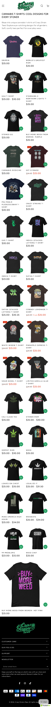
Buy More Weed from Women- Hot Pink (22, 610)
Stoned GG (7, 134)
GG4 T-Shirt (8, 96)
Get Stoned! (32, 170)
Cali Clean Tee (9, 417)
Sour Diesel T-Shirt (12, 381)
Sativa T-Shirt (33, 276)
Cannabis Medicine (11, 170)
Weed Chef (31, 553)
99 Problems (8, 553)
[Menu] (3, 6)
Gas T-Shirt (8, 240)
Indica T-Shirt (9, 276)
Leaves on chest (10, 483)
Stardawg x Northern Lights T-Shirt (36, 98)
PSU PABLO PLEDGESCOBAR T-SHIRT (11, 204)
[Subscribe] (47, 666)
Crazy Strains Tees (21, 702)
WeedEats (31, 517)
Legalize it (32, 483)
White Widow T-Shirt (13, 345)
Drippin (5, 60)
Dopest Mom (8, 450)
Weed (28, 450)
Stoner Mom (32, 417)
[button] (42, 6)
